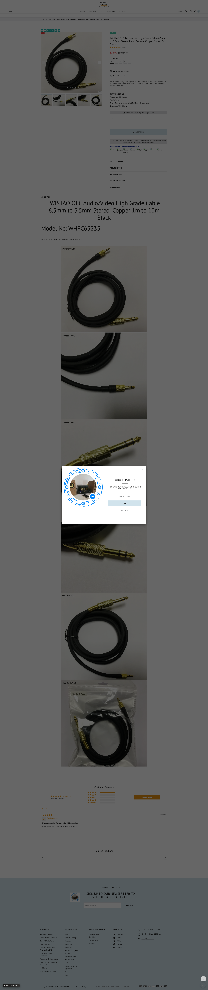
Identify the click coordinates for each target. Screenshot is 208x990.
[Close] (142, 469)
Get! (125, 503)
